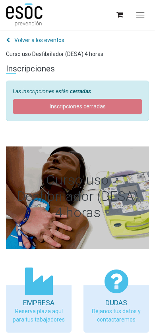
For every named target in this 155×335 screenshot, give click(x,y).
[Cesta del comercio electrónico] (119, 14)
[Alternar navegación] (140, 15)
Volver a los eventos (38, 40)
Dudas (116, 302)
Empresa (38, 302)
